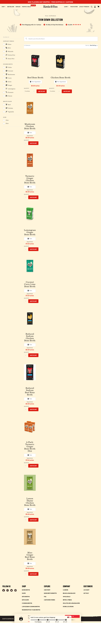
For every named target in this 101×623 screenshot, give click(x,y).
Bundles (18, 6)
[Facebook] (3, 590)
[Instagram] (7, 590)
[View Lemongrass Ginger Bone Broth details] (30, 214)
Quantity (26, 88)
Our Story (47, 590)
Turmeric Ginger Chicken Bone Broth (29, 179)
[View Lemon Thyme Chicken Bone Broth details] (30, 483)
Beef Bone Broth (35, 78)
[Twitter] (11, 590)
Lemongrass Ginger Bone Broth (30, 232)
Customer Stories (49, 600)
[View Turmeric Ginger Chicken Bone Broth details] (30, 160)
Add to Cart (41, 91)
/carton (35, 86)
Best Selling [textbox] (93, 45)
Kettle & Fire (7, 619)
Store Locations (68, 606)
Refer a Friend (67, 600)
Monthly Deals (26, 6)
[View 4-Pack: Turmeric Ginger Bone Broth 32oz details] (30, 426)
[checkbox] (12, 44)
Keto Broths (26, 596)
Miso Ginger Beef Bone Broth (30, 556)
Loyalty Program (84, 6)
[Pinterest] (15, 590)
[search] (91, 6)
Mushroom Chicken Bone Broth (29, 126)
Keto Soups (25, 600)
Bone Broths (26, 590)
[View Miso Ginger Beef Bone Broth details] (30, 537)
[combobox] (93, 45)
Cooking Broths (27, 603)
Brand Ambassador (69, 593)
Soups (24, 593)
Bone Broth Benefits (50, 593)
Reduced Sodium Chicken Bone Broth (29, 337)
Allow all (72, 616)
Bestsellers (10, 6)
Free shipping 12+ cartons (62, 2)
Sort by (87, 45)
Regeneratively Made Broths (31, 610)
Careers (65, 590)
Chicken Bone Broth (60, 78)
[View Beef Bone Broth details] (35, 62)
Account (86, 590)
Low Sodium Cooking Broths (31, 606)
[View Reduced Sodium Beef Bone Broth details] (30, 372)
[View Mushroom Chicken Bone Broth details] (30, 108)
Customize (72, 619)
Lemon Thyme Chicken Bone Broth (29, 502)
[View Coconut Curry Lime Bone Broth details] (30, 266)
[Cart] (98, 6)
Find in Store (74, 6)
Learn (66, 6)
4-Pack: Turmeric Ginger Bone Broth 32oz (29, 446)
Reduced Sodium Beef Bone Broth (30, 391)
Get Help (86, 593)
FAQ (45, 596)
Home (46, 15)
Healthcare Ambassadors (71, 603)
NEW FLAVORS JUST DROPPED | (39, 2)
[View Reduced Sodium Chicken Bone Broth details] (30, 318)
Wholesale (66, 596)
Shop (3, 6)
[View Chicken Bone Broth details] (60, 62)
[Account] (95, 7)
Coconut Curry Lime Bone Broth (29, 284)
